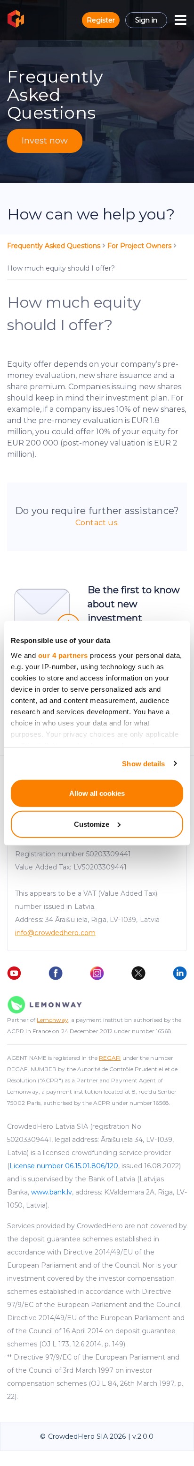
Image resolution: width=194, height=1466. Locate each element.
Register (101, 20)
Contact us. (97, 522)
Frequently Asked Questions (54, 246)
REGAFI (110, 1057)
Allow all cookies (97, 793)
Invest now (45, 141)
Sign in (146, 20)
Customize (91, 824)
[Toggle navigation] (180, 20)
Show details (143, 763)
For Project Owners (140, 246)
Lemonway (52, 1019)
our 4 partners (63, 655)
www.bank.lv (51, 1192)
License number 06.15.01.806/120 (63, 1166)
